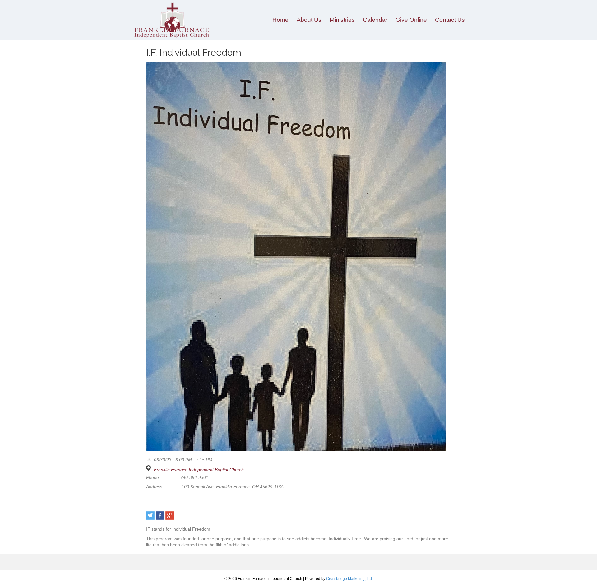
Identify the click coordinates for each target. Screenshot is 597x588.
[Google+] (169, 515)
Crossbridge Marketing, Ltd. (349, 579)
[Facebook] (160, 515)
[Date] (149, 458)
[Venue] (149, 468)
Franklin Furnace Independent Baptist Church (199, 469)
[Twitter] (150, 515)
